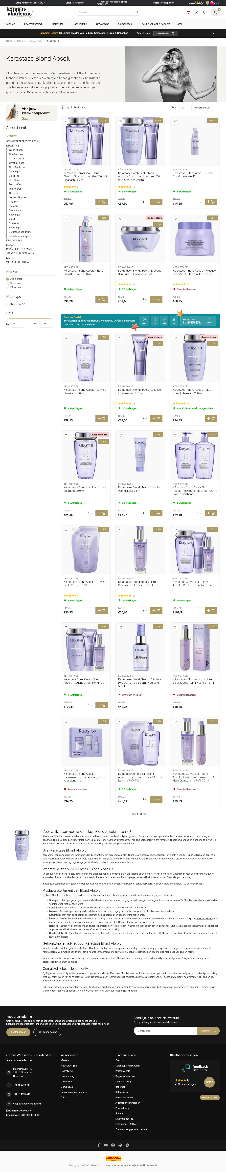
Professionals (122, 1071)
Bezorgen (120, 1087)
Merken (10, 24)
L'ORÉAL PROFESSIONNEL (19, 249)
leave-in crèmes (204, 918)
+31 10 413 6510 (21, 1094)
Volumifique (15, 227)
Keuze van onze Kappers (156, 24)
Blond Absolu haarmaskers (160, 911)
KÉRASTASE (36, 41)
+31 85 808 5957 (21, 1084)
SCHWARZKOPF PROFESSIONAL (22, 141)
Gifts (179, 24)
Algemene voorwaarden (127, 1102)
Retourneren (122, 1092)
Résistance (15, 210)
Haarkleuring (80, 24)
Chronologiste (16, 163)
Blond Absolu (52, 41)
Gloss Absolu (16, 150)
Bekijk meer (207, 1097)
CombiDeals (125, 24)
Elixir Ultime (15, 180)
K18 (8, 257)
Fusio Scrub (15, 188)
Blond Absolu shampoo (196, 900)
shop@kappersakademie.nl (27, 1103)
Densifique (14, 171)
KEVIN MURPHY (14, 240)
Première (13, 206)
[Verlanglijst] (204, 12)
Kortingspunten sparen (127, 1065)
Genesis (13, 193)
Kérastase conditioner (20, 232)
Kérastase (15, 283)
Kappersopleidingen (125, 1076)
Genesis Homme (17, 197)
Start (25, 118)
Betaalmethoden (124, 1097)
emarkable (152, 1165)
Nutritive (13, 201)
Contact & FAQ (123, 1081)
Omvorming (102, 24)
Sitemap (119, 1113)
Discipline (14, 176)
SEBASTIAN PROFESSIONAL (20, 253)
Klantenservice (18, 1032)
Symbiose (14, 223)
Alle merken (16, 279)
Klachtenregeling (124, 1118)
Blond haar (18, 304)
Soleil (12, 219)
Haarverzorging (33, 24)
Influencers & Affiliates (127, 1124)
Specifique (14, 214)
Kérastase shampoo (19, 236)
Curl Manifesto (17, 167)
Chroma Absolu (17, 158)
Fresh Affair (15, 184)
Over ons (120, 1060)
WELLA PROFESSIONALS (18, 262)
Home (9, 41)
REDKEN (10, 245)
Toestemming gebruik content (131, 1129)
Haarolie (63, 925)
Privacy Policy (122, 1108)
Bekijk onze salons (47, 1032)
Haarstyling (57, 24)
